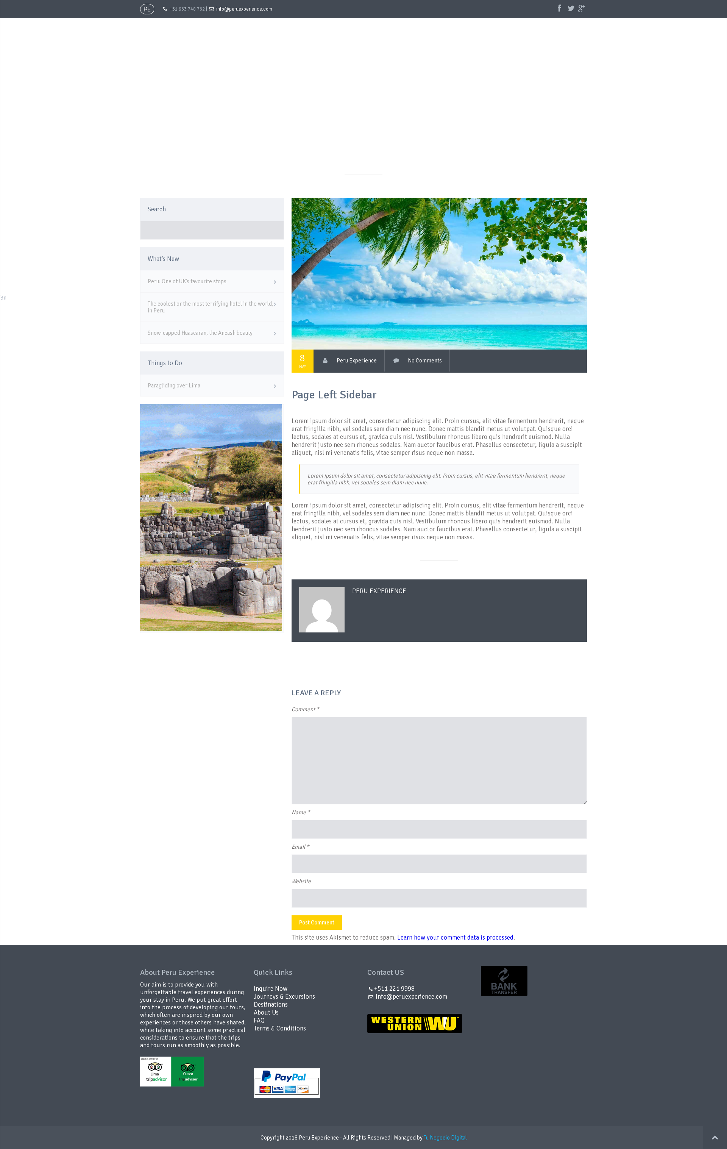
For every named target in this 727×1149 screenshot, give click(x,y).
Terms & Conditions (280, 1028)
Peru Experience (357, 360)
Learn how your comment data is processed (455, 937)
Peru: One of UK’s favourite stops (187, 281)
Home (310, 29)
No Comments (425, 360)
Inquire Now (561, 29)
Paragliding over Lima (174, 385)
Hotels (517, 29)
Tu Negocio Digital (445, 1137)
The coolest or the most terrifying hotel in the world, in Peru (210, 307)
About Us (348, 29)
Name (301, 812)
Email (300, 846)
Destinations (473, 29)
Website (301, 881)
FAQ (259, 1020)
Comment (305, 709)
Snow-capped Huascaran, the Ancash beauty (200, 332)
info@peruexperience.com (244, 9)
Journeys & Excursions (409, 29)
